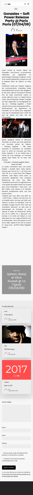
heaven (21, 86)
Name (4, 427)
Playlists (6, 382)
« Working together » (17, 104)
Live (16, 9)
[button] (28, 4)
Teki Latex (27, 146)
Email (4, 435)
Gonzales (5, 72)
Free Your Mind (24, 180)
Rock (5, 311)
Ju (16, 29)
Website (4, 443)
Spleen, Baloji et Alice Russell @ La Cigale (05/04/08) (16, 279)
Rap (5, 346)
